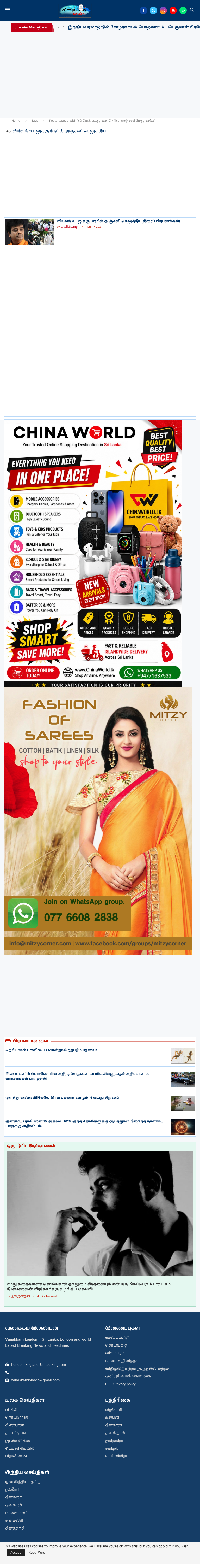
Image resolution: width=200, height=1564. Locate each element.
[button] (59, 27)
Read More (37, 1552)
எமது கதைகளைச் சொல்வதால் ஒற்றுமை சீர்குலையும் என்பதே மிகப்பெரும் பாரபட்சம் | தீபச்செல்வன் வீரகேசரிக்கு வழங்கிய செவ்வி (90, 1287)
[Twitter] (153, 10)
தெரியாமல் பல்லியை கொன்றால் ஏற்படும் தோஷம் (51, 1050)
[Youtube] (173, 10)
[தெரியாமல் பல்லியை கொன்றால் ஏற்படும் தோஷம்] (183, 1056)
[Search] (192, 10)
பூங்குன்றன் (20, 1296)
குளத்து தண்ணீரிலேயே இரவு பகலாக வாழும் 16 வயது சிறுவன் (62, 1097)
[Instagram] (163, 10)
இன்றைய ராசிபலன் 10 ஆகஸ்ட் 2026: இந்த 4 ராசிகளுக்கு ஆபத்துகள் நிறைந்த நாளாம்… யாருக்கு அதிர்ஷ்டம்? (84, 1124)
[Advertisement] (100, 76)
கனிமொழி (69, 227)
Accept (15, 1552)
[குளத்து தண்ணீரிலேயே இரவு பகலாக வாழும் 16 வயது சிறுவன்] (183, 1103)
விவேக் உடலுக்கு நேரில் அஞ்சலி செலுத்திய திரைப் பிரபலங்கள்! (118, 221)
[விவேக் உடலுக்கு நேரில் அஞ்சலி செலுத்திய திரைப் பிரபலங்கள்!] (29, 232)
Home (16, 120)
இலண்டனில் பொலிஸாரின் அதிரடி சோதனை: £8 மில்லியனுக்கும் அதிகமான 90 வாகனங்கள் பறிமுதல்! (77, 1076)
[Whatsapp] (183, 10)
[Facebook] (143, 10)
